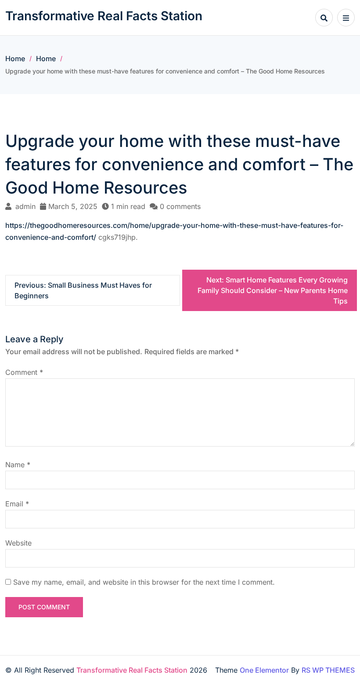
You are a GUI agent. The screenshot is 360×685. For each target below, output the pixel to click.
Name (17, 464)
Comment (24, 372)
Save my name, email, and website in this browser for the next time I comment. (144, 582)
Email (17, 503)
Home (15, 58)
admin (25, 206)
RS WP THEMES (328, 670)
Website (18, 542)
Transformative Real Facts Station (103, 16)
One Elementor (264, 670)
